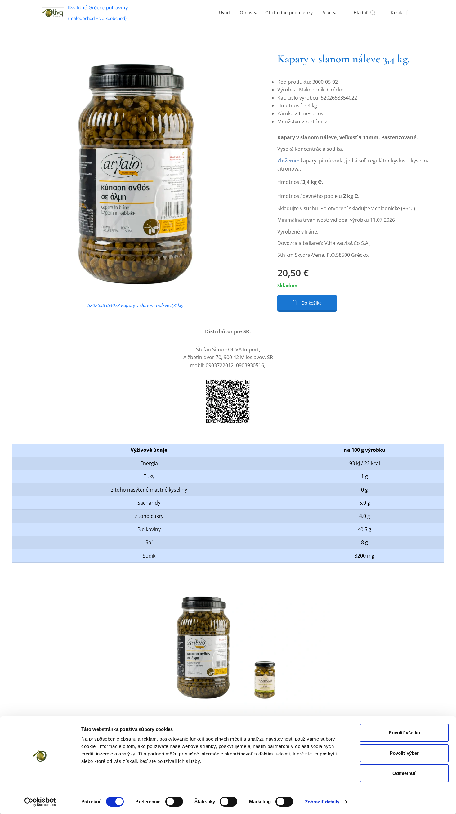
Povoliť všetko (404, 732)
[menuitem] (226, 12)
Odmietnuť (404, 773)
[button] (364, 12)
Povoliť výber (404, 753)
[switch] (174, 802)
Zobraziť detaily (322, 801)
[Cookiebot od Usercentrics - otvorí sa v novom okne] (40, 802)
